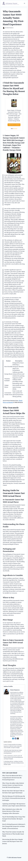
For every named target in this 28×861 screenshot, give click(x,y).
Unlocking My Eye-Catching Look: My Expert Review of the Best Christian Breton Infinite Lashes (14, 763)
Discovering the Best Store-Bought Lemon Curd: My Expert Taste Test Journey (12, 841)
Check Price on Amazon (14, 124)
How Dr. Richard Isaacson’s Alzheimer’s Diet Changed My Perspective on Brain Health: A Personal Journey (13, 826)
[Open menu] (24, 3)
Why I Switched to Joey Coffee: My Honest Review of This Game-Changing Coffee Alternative (12, 811)
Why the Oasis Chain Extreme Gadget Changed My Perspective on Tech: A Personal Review (13, 752)
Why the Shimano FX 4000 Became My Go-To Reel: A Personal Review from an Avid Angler (13, 798)
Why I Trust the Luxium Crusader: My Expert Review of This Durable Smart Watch (13, 834)
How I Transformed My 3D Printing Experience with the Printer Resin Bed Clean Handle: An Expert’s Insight (13, 746)
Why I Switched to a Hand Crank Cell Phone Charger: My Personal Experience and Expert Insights (13, 757)
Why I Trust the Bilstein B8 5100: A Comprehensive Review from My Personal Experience (12, 777)
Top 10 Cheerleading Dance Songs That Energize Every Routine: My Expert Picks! (13, 819)
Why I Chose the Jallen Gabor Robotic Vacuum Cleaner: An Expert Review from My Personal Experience (13, 785)
